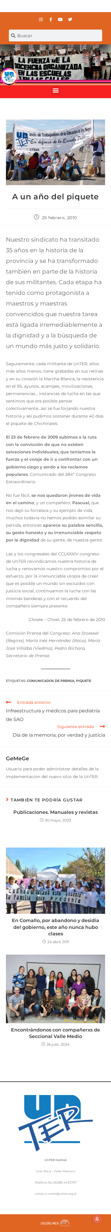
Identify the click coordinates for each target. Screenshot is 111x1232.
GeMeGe (17, 758)
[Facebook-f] (50, 19)
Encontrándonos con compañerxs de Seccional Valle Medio (55, 1033)
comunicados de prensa (50, 681)
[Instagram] (41, 19)
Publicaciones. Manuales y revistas (55, 812)
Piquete (83, 681)
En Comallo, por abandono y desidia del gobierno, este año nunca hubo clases (55, 927)
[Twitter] (70, 19)
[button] (55, 90)
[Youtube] (60, 19)
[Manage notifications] (97, 1219)
